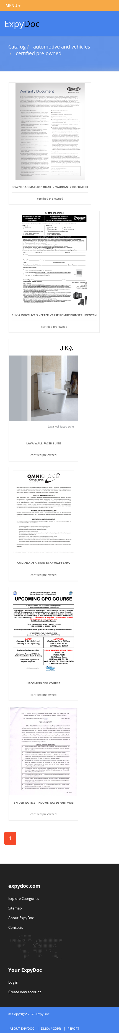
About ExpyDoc (21, 917)
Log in (13, 982)
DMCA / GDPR (51, 1028)
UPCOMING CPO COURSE (43, 683)
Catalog (17, 46)
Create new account (24, 991)
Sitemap (15, 908)
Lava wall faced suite (43, 443)
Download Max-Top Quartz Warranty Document (50, 187)
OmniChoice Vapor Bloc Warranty (43, 563)
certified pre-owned (38, 53)
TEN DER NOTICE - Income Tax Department (43, 802)
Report (73, 1028)
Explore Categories (23, 898)
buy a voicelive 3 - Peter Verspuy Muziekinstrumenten (54, 315)
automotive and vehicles (61, 46)
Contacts (15, 927)
